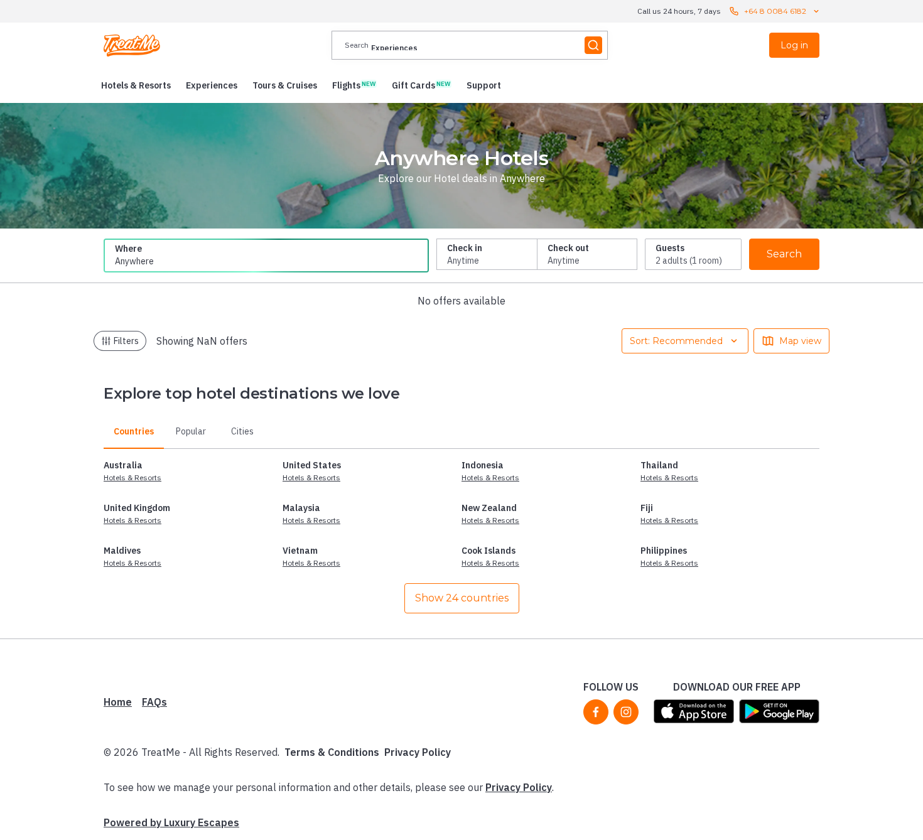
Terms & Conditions (331, 752)
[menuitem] (136, 85)
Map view (800, 341)
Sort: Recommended (676, 341)
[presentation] (469, 45)
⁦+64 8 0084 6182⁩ (775, 11)
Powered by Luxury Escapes (171, 822)
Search (784, 254)
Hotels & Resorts (132, 477)
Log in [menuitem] (794, 45)
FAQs (154, 702)
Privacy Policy (417, 752)
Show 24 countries (462, 598)
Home (118, 702)
